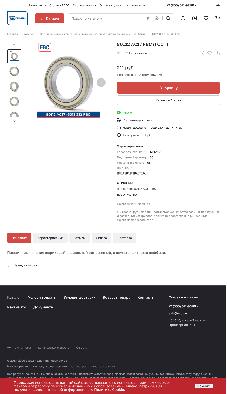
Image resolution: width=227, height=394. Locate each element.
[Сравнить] (202, 53)
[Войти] (183, 18)
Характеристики (50, 238)
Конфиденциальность (53, 347)
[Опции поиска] (148, 18)
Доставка (124, 238)
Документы (43, 307)
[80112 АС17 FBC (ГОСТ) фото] (68, 83)
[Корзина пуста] (217, 18)
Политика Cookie (109, 389)
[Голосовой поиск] (157, 18)
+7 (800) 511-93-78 (180, 5)
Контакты (146, 297)
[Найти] (168, 18)
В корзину (168, 88)
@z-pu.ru (181, 313)
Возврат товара (116, 297)
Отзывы (79, 238)
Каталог (14, 297)
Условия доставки (80, 297)
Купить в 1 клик (169, 100)
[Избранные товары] (206, 18)
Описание (19, 238)
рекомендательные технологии (92, 366)
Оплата (101, 238)
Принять (204, 386)
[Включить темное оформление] (218, 5)
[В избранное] (209, 53)
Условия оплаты (42, 297)
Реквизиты (16, 307)
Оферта (81, 347)
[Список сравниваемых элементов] (194, 18)
